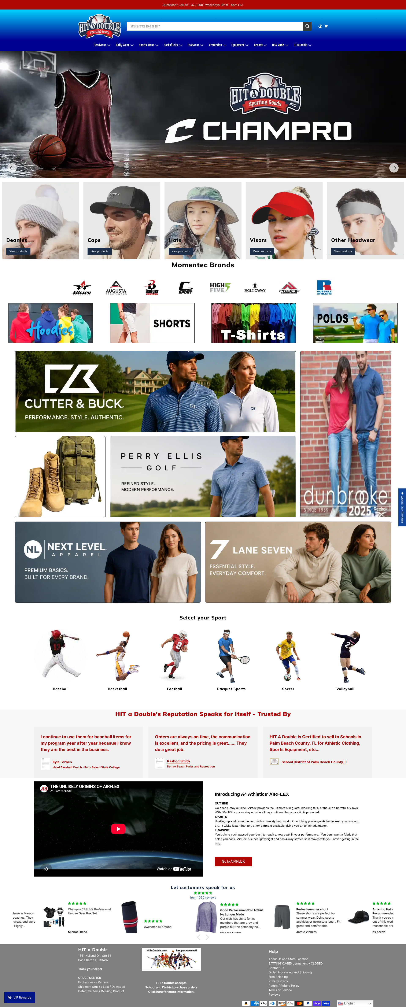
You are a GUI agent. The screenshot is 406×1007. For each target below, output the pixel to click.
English (349, 1003)
